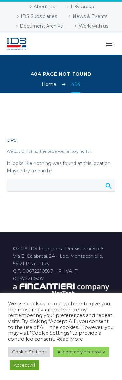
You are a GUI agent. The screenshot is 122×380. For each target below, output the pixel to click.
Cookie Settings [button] (29, 351)
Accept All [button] (24, 365)
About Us (44, 6)
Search (108, 186)
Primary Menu (109, 44)
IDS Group (82, 6)
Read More (69, 339)
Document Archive (41, 26)
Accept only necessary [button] (81, 351)
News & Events (90, 16)
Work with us (93, 26)
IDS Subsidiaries (39, 16)
